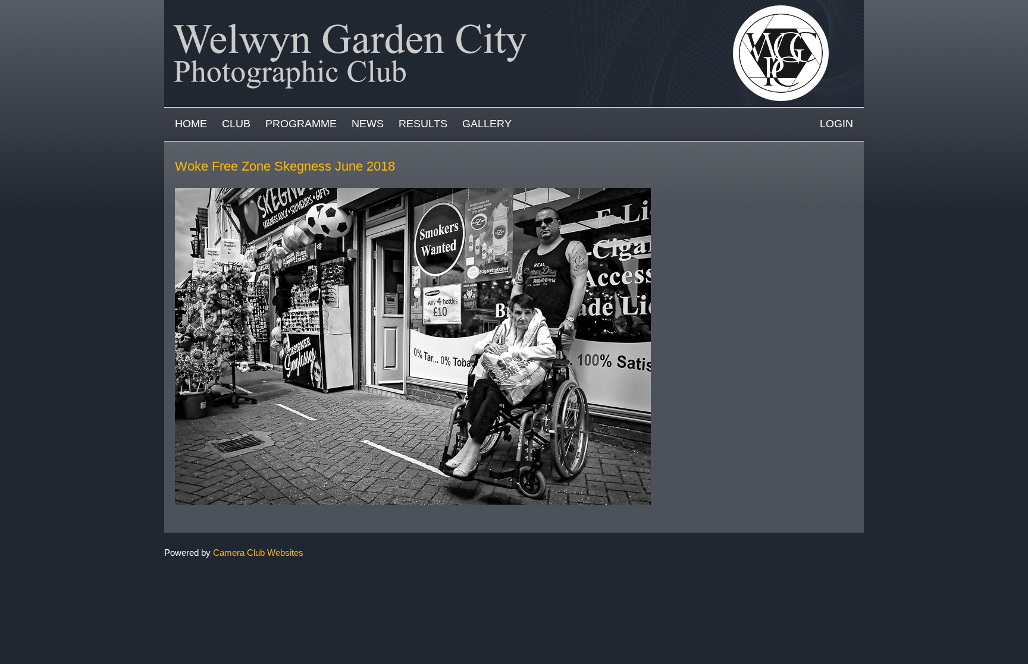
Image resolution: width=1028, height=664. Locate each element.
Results (423, 124)
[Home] (514, 6)
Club (236, 124)
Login (836, 124)
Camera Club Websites (258, 552)
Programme (301, 124)
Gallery (487, 124)
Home (191, 124)
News (368, 124)
